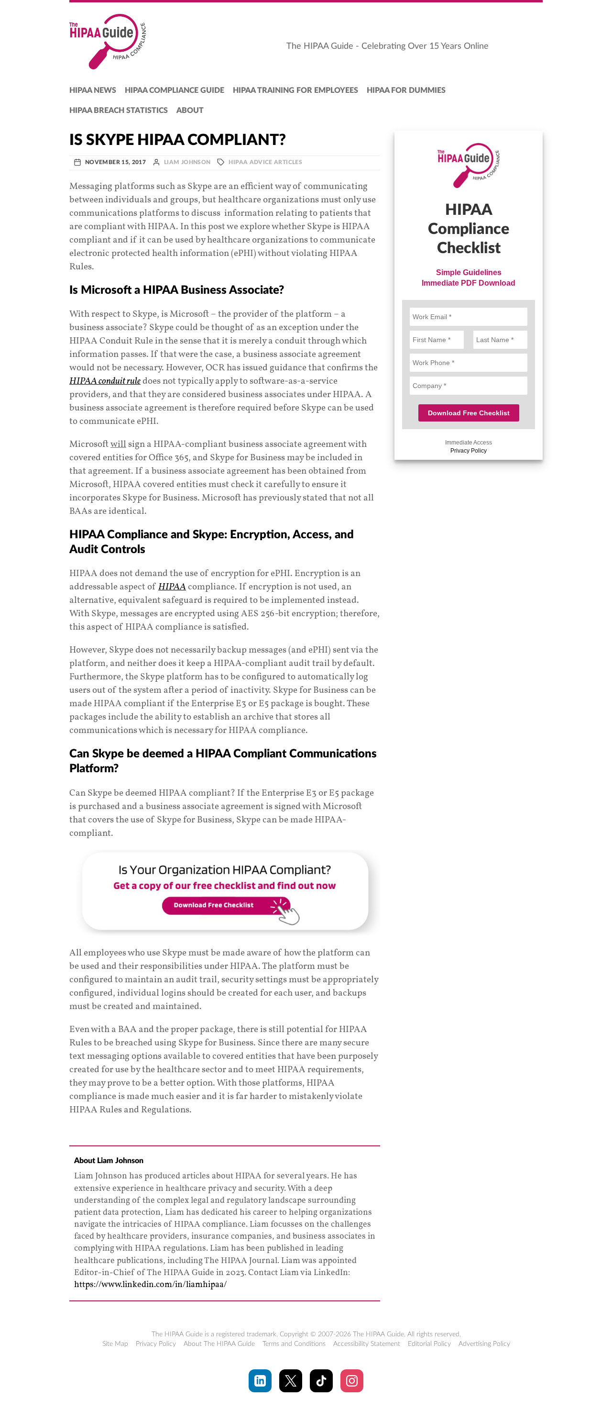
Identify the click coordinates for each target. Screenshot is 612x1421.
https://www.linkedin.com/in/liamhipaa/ (150, 1285)
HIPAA (172, 587)
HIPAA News (92, 90)
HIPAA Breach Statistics (118, 110)
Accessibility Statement (366, 1344)
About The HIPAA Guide (219, 1344)
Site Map (115, 1344)
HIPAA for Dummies (406, 90)
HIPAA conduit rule (105, 381)
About (190, 110)
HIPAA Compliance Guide (174, 90)
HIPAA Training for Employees (295, 90)
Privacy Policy (468, 450)
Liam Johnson (187, 162)
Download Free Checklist (469, 413)
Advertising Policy (484, 1344)
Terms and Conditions (294, 1344)
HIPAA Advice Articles (265, 162)
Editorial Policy (429, 1344)
